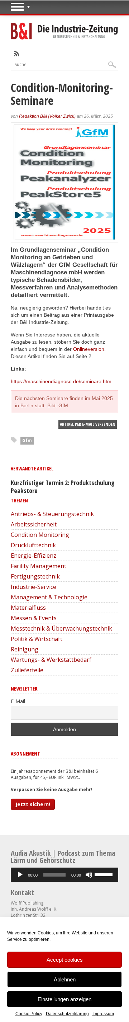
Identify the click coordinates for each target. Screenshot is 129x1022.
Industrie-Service (33, 587)
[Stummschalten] (88, 874)
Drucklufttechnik (33, 545)
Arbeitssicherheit (34, 524)
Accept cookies (65, 960)
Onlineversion (88, 349)
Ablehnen (65, 979)
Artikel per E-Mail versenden (87, 424)
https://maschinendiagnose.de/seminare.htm (61, 381)
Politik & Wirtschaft (36, 639)
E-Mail (18, 701)
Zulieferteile (27, 670)
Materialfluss (28, 608)
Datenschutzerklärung (67, 1013)
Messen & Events (34, 618)
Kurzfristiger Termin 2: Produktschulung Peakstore (63, 486)
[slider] (105, 874)
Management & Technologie (49, 597)
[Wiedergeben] (20, 874)
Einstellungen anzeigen (64, 999)
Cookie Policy (28, 1013)
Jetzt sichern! (32, 804)
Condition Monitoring (40, 535)
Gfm (27, 440)
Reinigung (24, 649)
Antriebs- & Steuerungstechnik (52, 514)
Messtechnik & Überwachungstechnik (61, 628)
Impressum (103, 1013)
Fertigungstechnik (35, 576)
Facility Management (38, 566)
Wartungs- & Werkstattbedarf (51, 660)
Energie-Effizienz (33, 555)
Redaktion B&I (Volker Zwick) (47, 116)
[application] (64, 875)
